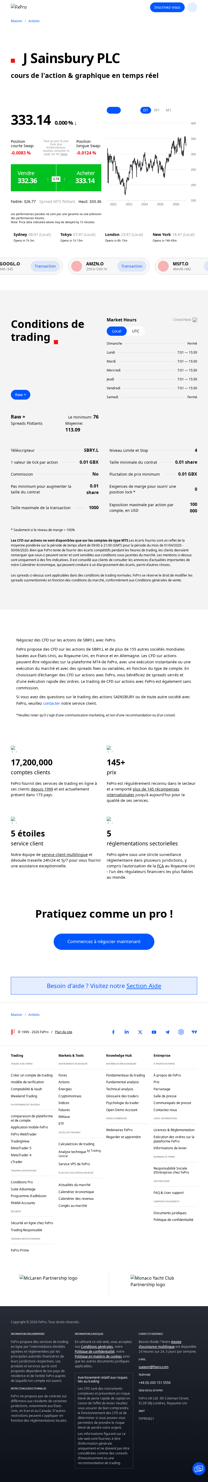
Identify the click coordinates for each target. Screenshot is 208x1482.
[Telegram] (167, 1032)
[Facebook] (113, 1032)
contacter (51, 703)
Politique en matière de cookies (98, 1356)
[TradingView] (194, 1032)
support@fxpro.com (153, 1367)
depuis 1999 (42, 789)
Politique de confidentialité (95, 1351)
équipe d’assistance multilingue (160, 1344)
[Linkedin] (126, 1032)
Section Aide (143, 986)
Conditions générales (97, 1346)
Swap (64, 154)
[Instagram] (181, 1032)
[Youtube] (154, 1032)
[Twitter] (140, 1032)
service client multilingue (65, 854)
